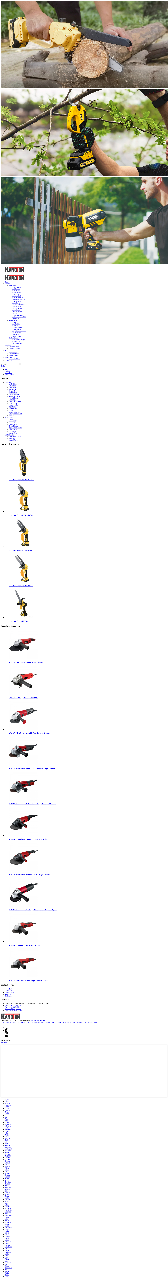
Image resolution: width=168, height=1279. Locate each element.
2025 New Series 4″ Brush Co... (21, 480)
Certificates (8, 357)
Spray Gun (15, 318)
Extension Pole (17, 327)
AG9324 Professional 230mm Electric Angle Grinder (29, 874)
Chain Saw (15, 325)
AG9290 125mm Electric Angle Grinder (24, 945)
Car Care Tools (13, 338)
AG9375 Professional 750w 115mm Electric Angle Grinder (32, 768)
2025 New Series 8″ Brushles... (21, 586)
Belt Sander (16, 289)
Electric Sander (17, 308)
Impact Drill (16, 310)
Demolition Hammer (18, 299)
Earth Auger (16, 303)
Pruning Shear (16, 336)
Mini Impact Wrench (43, 1022)
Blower (14, 322)
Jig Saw (14, 313)
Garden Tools (13, 320)
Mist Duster (16, 334)
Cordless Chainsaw (92, 1022)
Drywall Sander (17, 301)
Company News (14, 353)
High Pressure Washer (19, 331)
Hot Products (35, 1020)
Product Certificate (14, 359)
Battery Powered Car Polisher (10, 1022)
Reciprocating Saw (18, 315)
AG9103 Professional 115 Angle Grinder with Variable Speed (33, 910)
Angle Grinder (16, 287)
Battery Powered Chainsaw (59, 1022)
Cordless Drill (16, 296)
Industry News (13, 355)
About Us (8, 345)
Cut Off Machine (17, 297)
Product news (13, 352)
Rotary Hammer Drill (19, 317)
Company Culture (14, 348)
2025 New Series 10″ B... (18, 621)
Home (6, 282)
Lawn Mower (16, 332)
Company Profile (14, 346)
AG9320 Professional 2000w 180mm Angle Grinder (29, 839)
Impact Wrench (17, 311)
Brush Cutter (16, 324)
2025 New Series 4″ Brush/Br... (21, 515)
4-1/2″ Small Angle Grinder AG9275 (23, 698)
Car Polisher (16, 290)
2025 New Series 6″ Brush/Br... (21, 550)
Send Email (4, 1042)
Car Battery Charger (18, 339)
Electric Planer (16, 306)
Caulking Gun (16, 292)
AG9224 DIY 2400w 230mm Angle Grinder (26, 662)
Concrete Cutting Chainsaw (28, 1022)
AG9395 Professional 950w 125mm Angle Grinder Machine (32, 804)
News (6, 350)
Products (7, 283)
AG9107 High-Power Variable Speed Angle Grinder (29, 733)
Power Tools (12, 285)
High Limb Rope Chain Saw (77, 1022)
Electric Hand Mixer (18, 304)
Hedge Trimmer (17, 329)
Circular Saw (16, 294)
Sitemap (42, 1020)
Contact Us (8, 360)
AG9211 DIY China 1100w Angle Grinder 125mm (29, 980)
